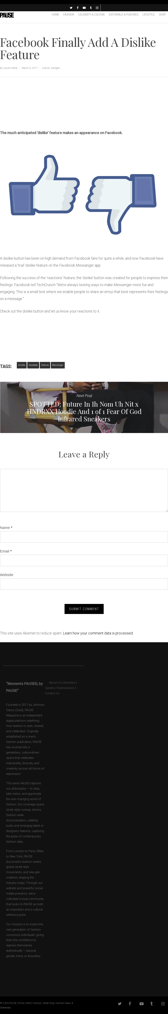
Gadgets (55, 68)
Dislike (21, 365)
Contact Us (52, 693)
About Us (53, 682)
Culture (46, 68)
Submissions (66, 688)
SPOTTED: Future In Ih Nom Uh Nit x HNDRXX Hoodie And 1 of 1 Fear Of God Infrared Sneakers (84, 407)
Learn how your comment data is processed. (98, 633)
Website (6, 575)
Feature (45, 365)
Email (6, 551)
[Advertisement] (48, 108)
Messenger (57, 365)
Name (6, 528)
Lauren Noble (10, 68)
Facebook (33, 365)
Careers (50, 688)
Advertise (69, 682)
